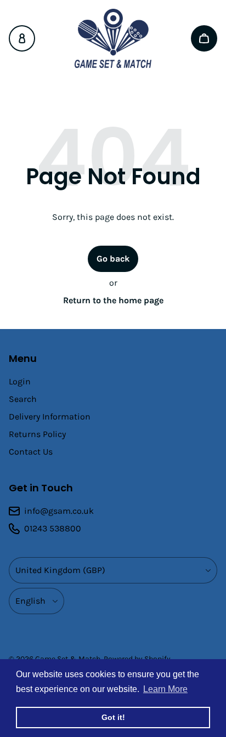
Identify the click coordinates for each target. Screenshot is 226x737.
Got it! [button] (113, 717)
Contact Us (31, 451)
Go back (113, 258)
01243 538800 (52, 528)
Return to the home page (113, 300)
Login (20, 381)
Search (23, 399)
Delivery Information (50, 416)
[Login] (22, 38)
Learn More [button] (165, 689)
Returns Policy (37, 434)
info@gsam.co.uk (59, 511)
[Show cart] (204, 38)
